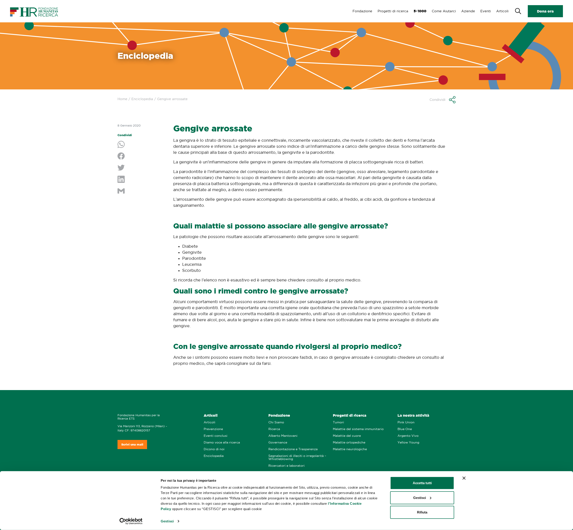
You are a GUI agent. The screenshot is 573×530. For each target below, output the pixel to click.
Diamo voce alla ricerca (222, 442)
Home (122, 99)
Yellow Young (408, 442)
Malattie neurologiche (350, 449)
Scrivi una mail (132, 444)
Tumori (338, 422)
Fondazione (362, 11)
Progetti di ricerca (393, 11)
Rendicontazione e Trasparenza (293, 449)
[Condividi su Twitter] (142, 168)
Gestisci (167, 521)
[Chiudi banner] (464, 478)
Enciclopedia (142, 99)
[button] (442, 99)
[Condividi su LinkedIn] (142, 180)
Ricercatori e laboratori (286, 465)
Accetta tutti (422, 483)
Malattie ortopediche (349, 442)
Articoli (502, 11)
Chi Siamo (276, 422)
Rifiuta (422, 512)
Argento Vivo (408, 435)
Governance (277, 442)
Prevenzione (213, 429)
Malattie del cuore (347, 435)
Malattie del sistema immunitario (358, 429)
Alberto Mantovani (282, 435)
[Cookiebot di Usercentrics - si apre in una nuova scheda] (131, 521)
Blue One (405, 429)
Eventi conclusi (215, 435)
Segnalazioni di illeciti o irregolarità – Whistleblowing (297, 457)
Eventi (485, 11)
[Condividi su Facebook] (142, 156)
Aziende (468, 11)
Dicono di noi (214, 449)
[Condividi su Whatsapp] (142, 145)
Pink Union (406, 422)
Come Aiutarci (444, 11)
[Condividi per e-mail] (142, 191)
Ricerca (274, 429)
